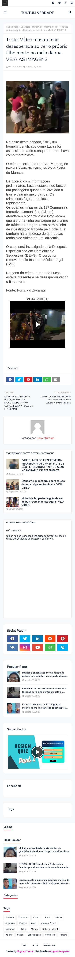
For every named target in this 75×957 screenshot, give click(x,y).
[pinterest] (71, 3)
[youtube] (37, 647)
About (36, 945)
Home (25, 945)
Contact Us (49, 945)
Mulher (23, 929)
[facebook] (53, 3)
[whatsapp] (50, 647)
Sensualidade (34, 935)
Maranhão (10, 929)
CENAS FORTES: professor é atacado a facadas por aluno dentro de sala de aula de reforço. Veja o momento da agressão (44, 690)
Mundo (34, 929)
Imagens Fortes (48, 923)
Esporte (23, 923)
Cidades (58, 917)
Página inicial (12, 27)
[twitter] (59, 3)
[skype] (62, 647)
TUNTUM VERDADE (37, 12)
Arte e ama (23, 917)
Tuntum (63, 935)
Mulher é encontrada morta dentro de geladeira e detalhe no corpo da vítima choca (44, 674)
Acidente (9, 917)
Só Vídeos (25, 27)
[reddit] (50, 638)
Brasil (47, 917)
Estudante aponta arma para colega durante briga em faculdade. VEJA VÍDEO (43, 484)
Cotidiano (10, 923)
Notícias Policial (50, 929)
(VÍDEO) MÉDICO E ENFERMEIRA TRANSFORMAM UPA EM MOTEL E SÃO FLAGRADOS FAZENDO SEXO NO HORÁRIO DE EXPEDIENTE (42, 465)
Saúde (20, 935)
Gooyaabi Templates (59, 951)
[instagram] (66, 3)
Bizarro (36, 917)
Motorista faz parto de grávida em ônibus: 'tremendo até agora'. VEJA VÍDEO (42, 502)
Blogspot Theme (25, 951)
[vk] (12, 647)
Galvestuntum (15, 66)
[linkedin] (37, 638)
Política (9, 935)
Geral (33, 923)
